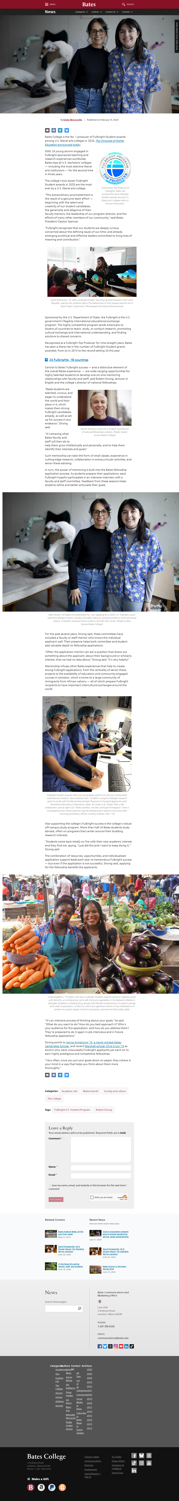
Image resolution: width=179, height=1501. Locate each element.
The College (54, 1098)
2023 (89, 1382)
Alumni (59, 1393)
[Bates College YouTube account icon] (149, 1463)
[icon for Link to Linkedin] (126, 1346)
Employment (90, 1469)
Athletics (59, 1401)
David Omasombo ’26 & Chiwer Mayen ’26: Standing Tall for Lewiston (71, 1249)
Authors (95, 12)
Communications (92, 1461)
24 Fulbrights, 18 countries (66, 360)
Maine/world (90, 1091)
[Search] (79, 1309)
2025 (89, 1374)
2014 (89, 1420)
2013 (89, 1424)
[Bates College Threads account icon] (149, 1455)
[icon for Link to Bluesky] (105, 1346)
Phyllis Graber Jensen (69, 1425)
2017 (89, 1407)
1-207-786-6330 (106, 1326)
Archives (126, 12)
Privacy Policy (118, 1461)
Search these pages (56, 1301)
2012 (89, 1428)
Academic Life (69, 1091)
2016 (89, 1411)
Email (53, 1174)
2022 (89, 1386)
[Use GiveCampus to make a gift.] (62, 1487)
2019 (89, 1399)
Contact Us (110, 12)
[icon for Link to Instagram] (116, 1346)
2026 (89, 1369)
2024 (89, 1378)
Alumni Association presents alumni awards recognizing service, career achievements (116, 1234)
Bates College (46, 1456)
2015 (89, 1415)
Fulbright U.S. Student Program (72, 1109)
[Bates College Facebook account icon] (134, 1455)
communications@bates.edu (113, 1338)
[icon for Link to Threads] (110, 1346)
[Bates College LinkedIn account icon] (134, 1470)
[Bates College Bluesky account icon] (141, 1455)
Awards (59, 1405)
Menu (53, 4)
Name (53, 1166)
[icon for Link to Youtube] (121, 1346)
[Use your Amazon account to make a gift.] (41, 1487)
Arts (57, 1374)
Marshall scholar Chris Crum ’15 (104, 1046)
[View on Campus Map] (100, 1301)
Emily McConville (72, 119)
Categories (80, 12)
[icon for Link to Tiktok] (132, 1346)
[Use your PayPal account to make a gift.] (51, 1487)
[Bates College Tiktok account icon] (134, 1463)
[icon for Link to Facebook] (100, 1346)
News (50, 11)
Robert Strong (104, 1109)
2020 (89, 1394)
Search (130, 4)
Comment (56, 1138)
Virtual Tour (117, 1473)
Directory (88, 1465)
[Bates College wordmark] (89, 4)
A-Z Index (116, 1457)
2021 (89, 1390)
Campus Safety (91, 1457)
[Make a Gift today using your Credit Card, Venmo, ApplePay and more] (30, 1487)
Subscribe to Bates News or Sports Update (81, 1423)
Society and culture (115, 1091)
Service (58, 1397)
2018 (89, 1403)
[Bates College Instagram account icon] (141, 1463)
